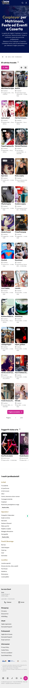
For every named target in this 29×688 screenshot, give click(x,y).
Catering (3, 550)
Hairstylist (4, 520)
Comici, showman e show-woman (10, 496)
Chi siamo (4, 611)
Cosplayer (4, 502)
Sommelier (4, 555)
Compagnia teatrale (6, 499)
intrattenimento (18, 56)
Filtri (6, 67)
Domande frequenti (6, 627)
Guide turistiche (5, 518)
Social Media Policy (6, 655)
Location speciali (6, 563)
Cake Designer (5, 547)
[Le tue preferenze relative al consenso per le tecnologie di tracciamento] (27, 515)
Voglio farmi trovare (6, 634)
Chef (2, 553)
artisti (13, 56)
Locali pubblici (5, 577)
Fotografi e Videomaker (7, 515)
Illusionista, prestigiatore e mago (10, 504)
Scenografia (4, 534)
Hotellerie (4, 571)
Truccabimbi (4, 485)
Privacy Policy (5, 647)
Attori (2, 494)
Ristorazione (4, 574)
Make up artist (5, 526)
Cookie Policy (5, 650)
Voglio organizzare (6, 624)
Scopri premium (5, 639)
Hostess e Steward (6, 523)
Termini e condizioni (6, 652)
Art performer (5, 488)
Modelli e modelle (6, 528)
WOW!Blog (4, 616)
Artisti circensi (5, 491)
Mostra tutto (5, 507)
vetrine (9, 56)
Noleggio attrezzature (7, 531)
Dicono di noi (4, 613)
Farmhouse (4, 568)
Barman (3, 545)
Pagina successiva (14, 412)
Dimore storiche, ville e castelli (9, 566)
